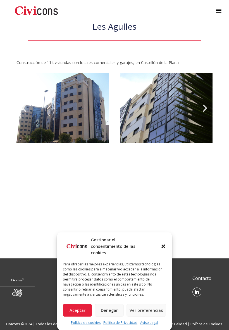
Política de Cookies (206, 323)
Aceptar (77, 310)
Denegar (109, 310)
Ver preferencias (146, 310)
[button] (163, 246)
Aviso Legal (149, 322)
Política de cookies (86, 322)
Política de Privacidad (120, 322)
